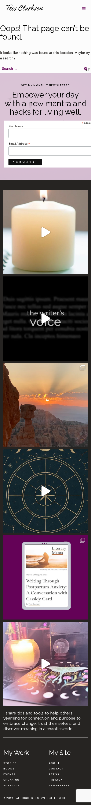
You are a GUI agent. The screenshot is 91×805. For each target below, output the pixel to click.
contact (56, 768)
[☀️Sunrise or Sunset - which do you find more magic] (45, 405)
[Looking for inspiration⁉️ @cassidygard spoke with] (45, 577)
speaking (11, 779)
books (9, 768)
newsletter (59, 785)
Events (9, 774)
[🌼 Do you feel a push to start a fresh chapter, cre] (45, 232)
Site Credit (58, 798)
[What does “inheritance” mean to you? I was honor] (45, 318)
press (54, 774)
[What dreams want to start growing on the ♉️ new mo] (45, 664)
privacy (55, 779)
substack (11, 785)
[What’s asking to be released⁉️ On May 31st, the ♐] (45, 491)
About (54, 763)
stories (10, 763)
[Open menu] (84, 8)
